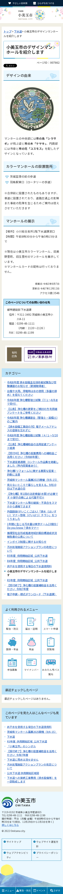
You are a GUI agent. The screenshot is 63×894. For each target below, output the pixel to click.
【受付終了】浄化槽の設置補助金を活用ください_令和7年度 (32, 587)
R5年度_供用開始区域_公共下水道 (27, 556)
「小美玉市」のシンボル (21, 746)
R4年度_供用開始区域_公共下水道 (27, 561)
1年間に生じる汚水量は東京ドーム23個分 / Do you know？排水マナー (32, 526)
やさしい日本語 (20, 3)
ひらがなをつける (45, 3)
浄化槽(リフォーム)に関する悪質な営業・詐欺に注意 (31, 472)
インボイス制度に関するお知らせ (26, 542)
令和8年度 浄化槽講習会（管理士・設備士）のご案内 (32, 419)
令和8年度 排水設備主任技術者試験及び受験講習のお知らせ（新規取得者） (31, 384)
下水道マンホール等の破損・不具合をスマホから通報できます (32, 504)
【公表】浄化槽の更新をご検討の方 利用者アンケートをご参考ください (32, 410)
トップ (7, 31)
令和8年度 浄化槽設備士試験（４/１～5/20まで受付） (32, 437)
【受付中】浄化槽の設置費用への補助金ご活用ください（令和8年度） (32, 455)
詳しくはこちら (10, 825)
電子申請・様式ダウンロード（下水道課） (32, 594)
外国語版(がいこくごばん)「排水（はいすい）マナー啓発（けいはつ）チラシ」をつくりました (32, 515)
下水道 (18, 31)
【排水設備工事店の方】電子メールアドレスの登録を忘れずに (32, 428)
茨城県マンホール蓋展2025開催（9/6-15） (32, 480)
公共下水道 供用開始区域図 (23, 773)
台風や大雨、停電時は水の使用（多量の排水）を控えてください (32, 393)
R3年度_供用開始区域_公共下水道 (27, 580)
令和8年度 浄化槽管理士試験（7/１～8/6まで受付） (32, 401)
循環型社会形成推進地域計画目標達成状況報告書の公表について (32, 534)
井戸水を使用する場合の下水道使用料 (29, 566)
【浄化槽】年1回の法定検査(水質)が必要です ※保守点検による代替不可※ (32, 495)
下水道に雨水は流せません (22, 759)
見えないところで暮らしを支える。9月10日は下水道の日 (31, 486)
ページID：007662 (48, 62)
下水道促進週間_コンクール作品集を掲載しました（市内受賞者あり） (32, 463)
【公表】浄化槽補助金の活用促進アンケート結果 (32, 446)
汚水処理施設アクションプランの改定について (32, 548)
